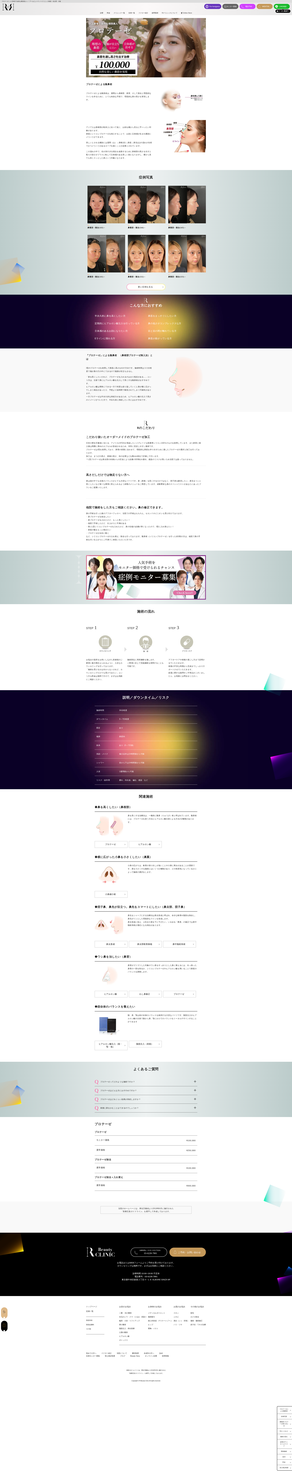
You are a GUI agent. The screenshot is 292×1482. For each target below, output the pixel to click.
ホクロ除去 (194, 1317)
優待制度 (135, 1353)
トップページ (91, 1307)
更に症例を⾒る (145, 287)
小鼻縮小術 (110, 894)
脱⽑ (192, 1313)
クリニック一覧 (119, 13)
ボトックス (123, 1340)
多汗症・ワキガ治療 (198, 1325)
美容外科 (89, 1320)
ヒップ (150, 1325)
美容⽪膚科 (90, 1325)
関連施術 (284, 1451)
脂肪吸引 (151, 1317)
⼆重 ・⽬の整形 (125, 1313)
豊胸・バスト (153, 1328)
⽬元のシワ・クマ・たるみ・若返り (133, 1317)
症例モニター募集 (93, 1356)
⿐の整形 (122, 1325)
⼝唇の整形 (123, 1332)
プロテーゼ (110, 844)
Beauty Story (135, 1356)
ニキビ (176, 1317)
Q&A (283, 1457)
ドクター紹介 (143, 13)
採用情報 (165, 1356)
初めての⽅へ (91, 1353)
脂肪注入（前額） (144, 1044)
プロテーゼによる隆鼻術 (284, 1410)
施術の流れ (284, 1436)
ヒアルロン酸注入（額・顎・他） (110, 1045)
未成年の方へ (149, 1353)
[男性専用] (4, 1326)
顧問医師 (155, 13)
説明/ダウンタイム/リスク (284, 1444)
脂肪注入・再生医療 (127, 1328)
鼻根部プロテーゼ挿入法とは (284, 1424)
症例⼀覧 (89, 1311)
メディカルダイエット (156, 1313)
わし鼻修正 (144, 994)
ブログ (122, 1356)
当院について (122, 1353)
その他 (88, 1329)
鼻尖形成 (110, 944)
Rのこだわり (284, 1431)
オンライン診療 (151, 1356)
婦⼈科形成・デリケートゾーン (160, 1321)
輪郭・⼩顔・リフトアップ (129, 1321)
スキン (176, 1313)
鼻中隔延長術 (179, 944)
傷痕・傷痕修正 (196, 1321)
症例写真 (284, 1416)
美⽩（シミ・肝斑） (181, 1321)
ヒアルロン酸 (134, 397)
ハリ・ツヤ (178, 1325)
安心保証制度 (284, 1467)
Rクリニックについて (169, 13)
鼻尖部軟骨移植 (144, 944)
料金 (284, 1462)
